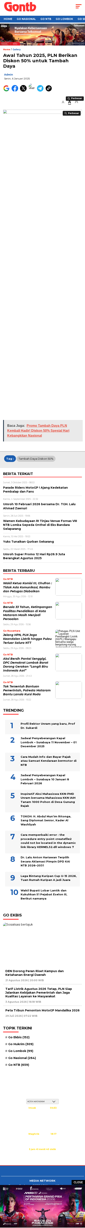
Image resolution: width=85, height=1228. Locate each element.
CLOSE (78, 1182)
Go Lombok (64, 18)
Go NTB (45, 18)
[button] (63, 102)
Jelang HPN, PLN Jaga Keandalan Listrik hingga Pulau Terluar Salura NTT (27, 639)
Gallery (17, 49)
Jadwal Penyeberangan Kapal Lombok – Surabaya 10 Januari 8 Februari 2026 (45, 779)
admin (8, 74)
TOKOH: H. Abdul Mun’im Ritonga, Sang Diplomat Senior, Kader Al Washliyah (46, 820)
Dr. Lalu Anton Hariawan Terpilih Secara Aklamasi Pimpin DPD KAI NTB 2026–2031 (45, 861)
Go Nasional (26, 18)
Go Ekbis (19, 1037)
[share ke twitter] (24, 90)
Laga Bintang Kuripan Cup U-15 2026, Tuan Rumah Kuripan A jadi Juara (49, 878)
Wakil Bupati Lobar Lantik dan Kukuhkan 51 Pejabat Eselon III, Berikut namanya (44, 894)
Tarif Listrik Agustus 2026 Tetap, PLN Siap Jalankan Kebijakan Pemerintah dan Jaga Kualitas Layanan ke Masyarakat (38, 992)
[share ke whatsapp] (32, 90)
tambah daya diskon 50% (36, 458)
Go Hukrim (20, 1044)
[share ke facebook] (16, 90)
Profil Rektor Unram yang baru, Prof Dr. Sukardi (48, 725)
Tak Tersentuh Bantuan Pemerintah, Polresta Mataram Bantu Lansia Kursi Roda (27, 690)
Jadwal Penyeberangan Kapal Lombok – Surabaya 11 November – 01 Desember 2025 (49, 742)
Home (8, 18)
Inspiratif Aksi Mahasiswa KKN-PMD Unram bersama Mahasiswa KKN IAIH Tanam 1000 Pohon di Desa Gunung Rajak (48, 800)
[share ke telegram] (41, 90)
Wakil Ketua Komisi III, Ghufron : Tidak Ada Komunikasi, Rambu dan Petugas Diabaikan (27, 587)
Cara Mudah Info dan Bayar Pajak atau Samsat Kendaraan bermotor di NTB (49, 760)
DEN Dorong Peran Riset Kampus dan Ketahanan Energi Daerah (34, 973)
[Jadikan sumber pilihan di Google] (7, 90)
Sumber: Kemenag (42, 1154)
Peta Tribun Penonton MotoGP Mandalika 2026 (42, 1010)
